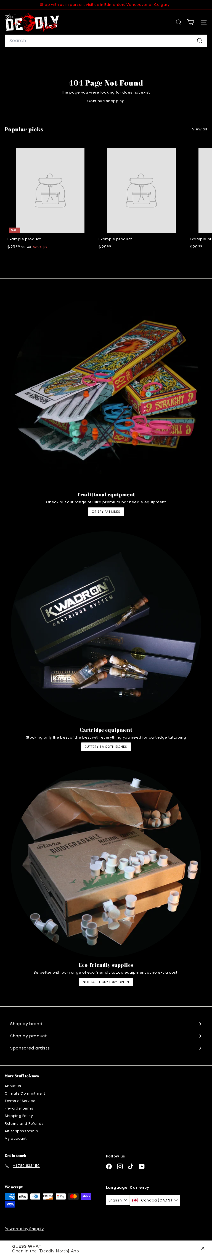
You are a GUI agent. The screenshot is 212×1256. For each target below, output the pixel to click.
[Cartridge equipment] (106, 626)
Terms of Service (20, 1100)
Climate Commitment (25, 1093)
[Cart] (190, 22)
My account (16, 1138)
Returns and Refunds (24, 1123)
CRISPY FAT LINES (106, 511)
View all (199, 129)
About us (13, 1086)
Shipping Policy (19, 1115)
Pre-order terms (19, 1108)
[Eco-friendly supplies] (106, 861)
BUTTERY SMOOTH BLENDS (106, 746)
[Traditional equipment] (106, 391)
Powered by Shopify (24, 1228)
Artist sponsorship (21, 1131)
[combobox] (106, 41)
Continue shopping (105, 101)
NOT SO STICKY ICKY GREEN (106, 982)
